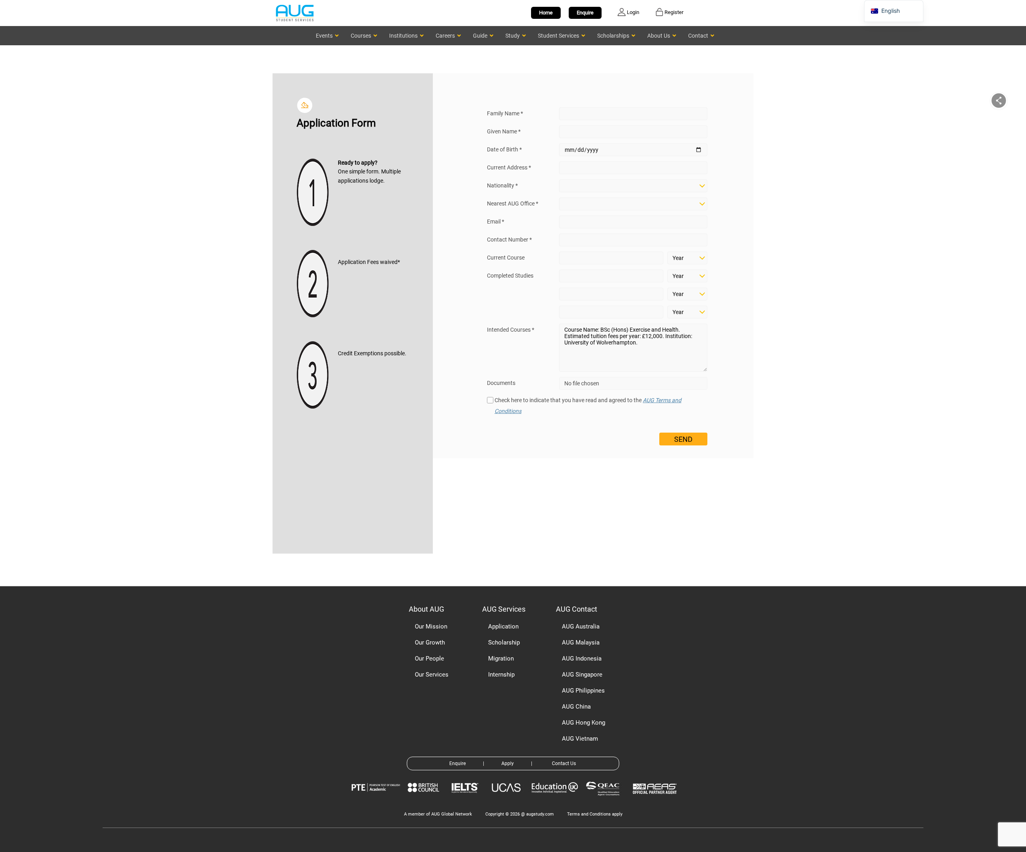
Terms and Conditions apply (594, 814)
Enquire (585, 13)
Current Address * (509, 167)
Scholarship (504, 642)
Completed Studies (510, 275)
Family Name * (505, 113)
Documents (501, 383)
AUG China (576, 706)
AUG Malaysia (581, 642)
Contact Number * (509, 239)
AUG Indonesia (582, 658)
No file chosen (581, 383)
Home (546, 13)
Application (503, 626)
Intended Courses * (510, 329)
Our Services (431, 674)
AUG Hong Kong (583, 722)
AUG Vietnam (580, 738)
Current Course (506, 257)
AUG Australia (581, 626)
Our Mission (431, 626)
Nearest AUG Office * (512, 203)
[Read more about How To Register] (655, 800)
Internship (501, 674)
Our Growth (430, 642)
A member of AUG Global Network (438, 814)
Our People (429, 658)
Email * (495, 221)
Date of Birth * (504, 149)
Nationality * (502, 185)
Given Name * (504, 131)
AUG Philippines (583, 690)
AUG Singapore (582, 674)
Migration (501, 658)
